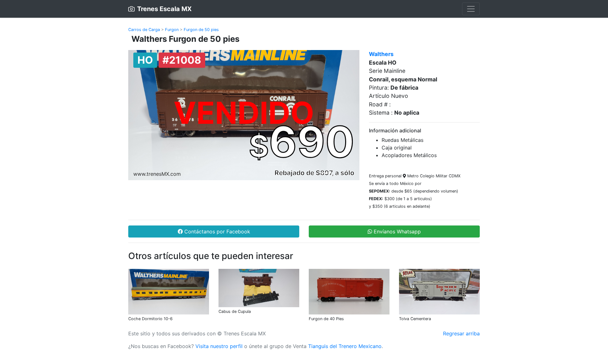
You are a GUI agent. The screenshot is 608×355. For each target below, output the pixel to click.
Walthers (381, 54)
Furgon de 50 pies (201, 29)
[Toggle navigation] (471, 9)
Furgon (172, 29)
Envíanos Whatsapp (396, 231)
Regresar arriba (461, 333)
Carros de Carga (144, 29)
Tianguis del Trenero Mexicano (345, 346)
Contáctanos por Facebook (216, 231)
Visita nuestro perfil (219, 346)
